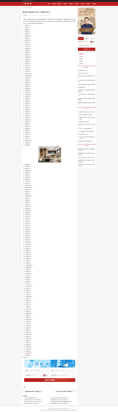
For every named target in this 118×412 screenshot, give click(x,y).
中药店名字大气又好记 (83, 73)
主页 (25, 7)
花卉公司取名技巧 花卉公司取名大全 (86, 157)
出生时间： (81, 45)
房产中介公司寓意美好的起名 (85, 128)
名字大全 (83, 3)
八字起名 (54, 3)
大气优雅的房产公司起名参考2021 (86, 131)
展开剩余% (25, 357)
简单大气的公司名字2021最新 (85, 114)
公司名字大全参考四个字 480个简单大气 (59, 397)
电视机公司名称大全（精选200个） (31, 403)
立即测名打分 (86, 49)
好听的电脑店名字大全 (83, 70)
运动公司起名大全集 (83, 134)
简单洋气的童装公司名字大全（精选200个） (33, 401)
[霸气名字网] (27, 5)
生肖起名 (88, 3)
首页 (49, 3)
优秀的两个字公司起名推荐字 (85, 141)
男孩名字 (59, 3)
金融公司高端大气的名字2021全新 (86, 111)
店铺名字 (71, 3)
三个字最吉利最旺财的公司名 (30, 397)
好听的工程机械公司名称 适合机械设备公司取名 (61, 401)
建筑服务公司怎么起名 (84, 121)
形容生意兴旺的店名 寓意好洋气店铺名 (86, 84)
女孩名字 (65, 3)
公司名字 (77, 3)
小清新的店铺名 (81, 87)
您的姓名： (81, 41)
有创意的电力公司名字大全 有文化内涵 (59, 403)
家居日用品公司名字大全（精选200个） (59, 399)
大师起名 (94, 3)
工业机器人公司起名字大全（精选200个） (33, 399)
